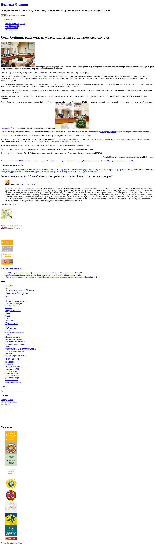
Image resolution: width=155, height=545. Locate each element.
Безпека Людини (14, 4)
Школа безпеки (12, 337)
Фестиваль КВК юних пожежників (14, 332)
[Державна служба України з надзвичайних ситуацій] (11, 453)
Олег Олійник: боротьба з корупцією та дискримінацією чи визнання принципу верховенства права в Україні (48, 277)
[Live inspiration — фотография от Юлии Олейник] (11, 512)
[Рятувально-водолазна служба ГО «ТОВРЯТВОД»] (11, 500)
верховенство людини (15, 341)
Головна (8, 20)
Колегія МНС (10, 306)
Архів (3, 391)
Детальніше (5, 404)
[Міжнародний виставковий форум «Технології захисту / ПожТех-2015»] (11, 465)
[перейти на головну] (11, 441)
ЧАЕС (7, 334)
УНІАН (7, 330)
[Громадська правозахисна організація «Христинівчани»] (11, 489)
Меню (4, 15)
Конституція (8, 308)
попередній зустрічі (108, 132)
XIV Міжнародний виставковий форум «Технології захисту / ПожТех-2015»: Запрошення (40, 273)
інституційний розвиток (11, 380)
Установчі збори (11, 28)
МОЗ (117, 161)
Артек (7, 288)
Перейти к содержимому (16, 15)
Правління (11, 323)
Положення (10, 320)
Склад (7, 22)
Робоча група (11, 328)
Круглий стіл (13, 310)
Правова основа (11, 30)
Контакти (9, 32)
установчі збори (12, 377)
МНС (8, 313)
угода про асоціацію (12, 375)
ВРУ (7, 296)
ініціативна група (13, 382)
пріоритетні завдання (12, 373)
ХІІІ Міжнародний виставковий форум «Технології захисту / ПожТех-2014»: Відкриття (39, 275)
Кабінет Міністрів (108, 161)
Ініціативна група (12, 26)
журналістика (9, 353)
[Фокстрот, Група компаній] (11, 539)
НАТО (7, 318)
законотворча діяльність (16, 355)
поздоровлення (13, 366)
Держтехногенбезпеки (91, 161)
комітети (9, 362)
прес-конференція (11, 371)
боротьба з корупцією (13, 339)
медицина (9, 364)
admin (35, 161)
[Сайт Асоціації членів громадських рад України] (11, 536)
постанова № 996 (127, 161)
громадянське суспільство (72, 161)
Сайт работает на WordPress (11, 543)
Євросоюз (9, 286)
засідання (12, 358)
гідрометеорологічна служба (14, 351)
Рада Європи (8, 326)
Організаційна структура (15, 24)
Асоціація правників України (19, 290)
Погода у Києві (7, 400)
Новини (50, 161)
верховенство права (14, 344)
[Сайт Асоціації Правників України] (11, 524)
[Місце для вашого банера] (11, 477)
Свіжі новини (14, 268)
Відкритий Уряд (9, 298)
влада (7, 346)
